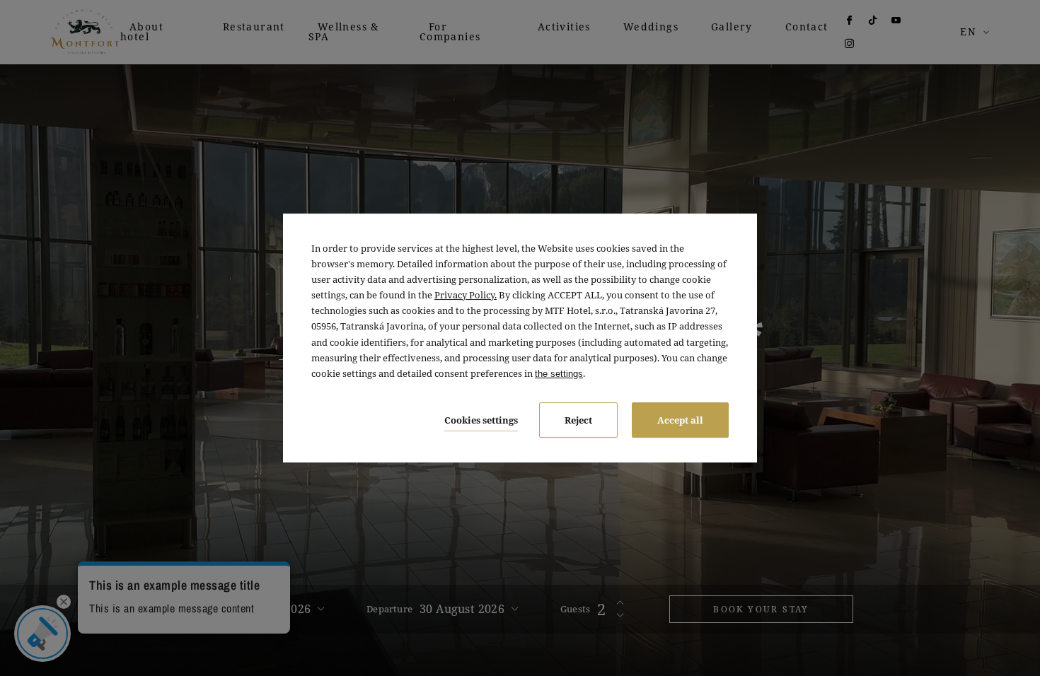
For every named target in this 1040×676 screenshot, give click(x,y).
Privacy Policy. (465, 295)
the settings (559, 373)
